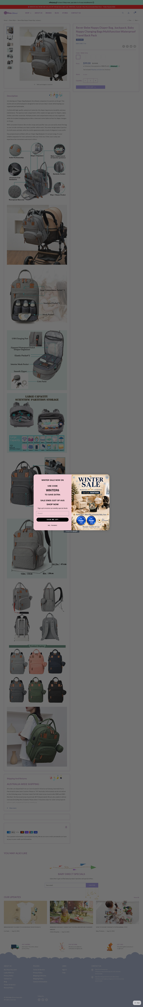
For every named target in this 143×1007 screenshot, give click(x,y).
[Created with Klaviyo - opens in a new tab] (71, 531)
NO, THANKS (52, 525)
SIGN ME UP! (52, 519)
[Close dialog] (107, 476)
